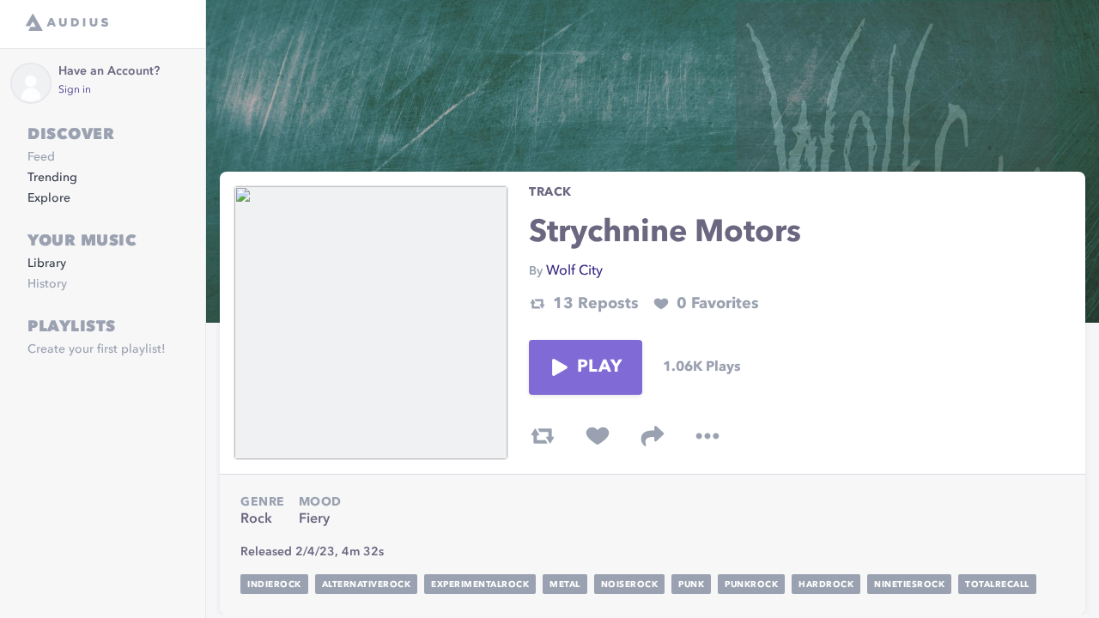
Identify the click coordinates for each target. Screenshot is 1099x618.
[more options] (707, 436)
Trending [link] (52, 178)
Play (599, 367)
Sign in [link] (74, 90)
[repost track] (542, 436)
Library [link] (46, 264)
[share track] (652, 436)
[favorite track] (597, 436)
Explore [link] (48, 198)
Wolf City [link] (574, 271)
